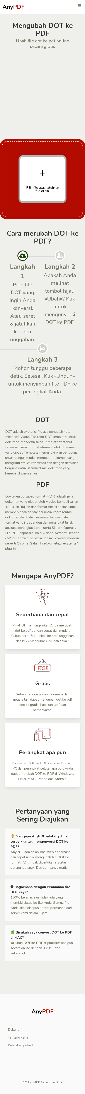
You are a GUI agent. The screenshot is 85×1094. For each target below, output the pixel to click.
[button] (79, 5)
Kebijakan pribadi (20, 1045)
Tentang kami (18, 1037)
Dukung (13, 1029)
